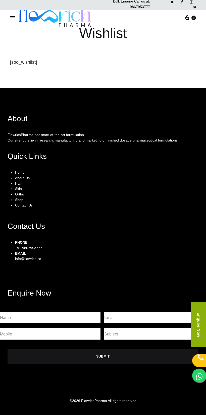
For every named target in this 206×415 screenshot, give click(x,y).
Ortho (19, 194)
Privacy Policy (71, 390)
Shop (19, 200)
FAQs (115, 390)
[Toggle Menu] (12, 18)
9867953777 (140, 7)
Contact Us (24, 205)
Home (20, 172)
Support (96, 390)
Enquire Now (198, 324)
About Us (22, 178)
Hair (18, 183)
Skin (18, 189)
